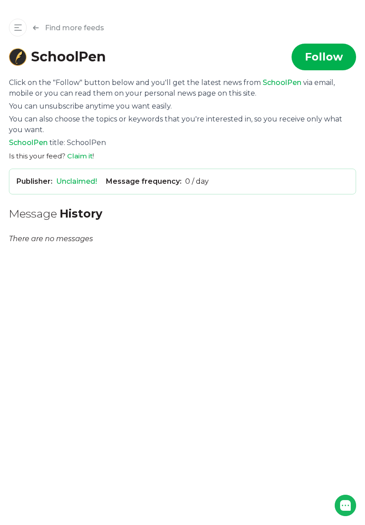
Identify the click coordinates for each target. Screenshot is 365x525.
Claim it (80, 156)
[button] (345, 505)
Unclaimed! (76, 181)
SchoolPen (282, 82)
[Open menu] (18, 27)
